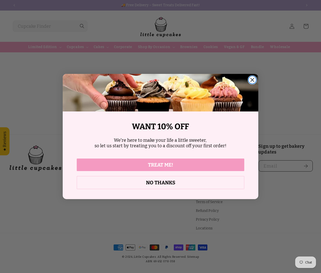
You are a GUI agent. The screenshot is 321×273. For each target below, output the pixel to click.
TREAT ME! (160, 165)
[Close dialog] (252, 80)
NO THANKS (160, 183)
